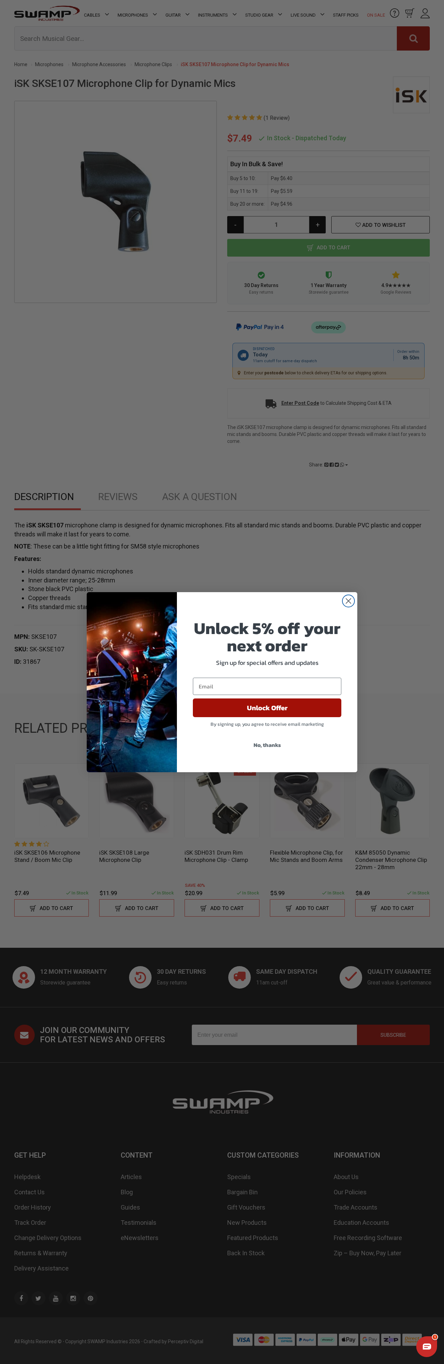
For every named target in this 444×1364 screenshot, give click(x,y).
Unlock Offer (267, 708)
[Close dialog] (348, 601)
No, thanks (267, 745)
